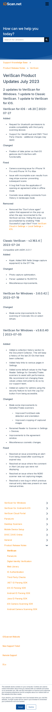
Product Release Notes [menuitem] (15, 545)
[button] (47, 503)
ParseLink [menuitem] (9, 518)
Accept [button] (20, 707)
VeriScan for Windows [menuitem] (15, 503)
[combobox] (23, 39)
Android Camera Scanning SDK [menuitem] (22, 609)
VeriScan (34, 68)
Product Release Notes (14, 68)
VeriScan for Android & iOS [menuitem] (17, 508)
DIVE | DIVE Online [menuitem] (13, 534)
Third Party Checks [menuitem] (16, 577)
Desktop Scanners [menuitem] (13, 524)
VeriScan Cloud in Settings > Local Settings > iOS (27, 226)
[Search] (46, 39)
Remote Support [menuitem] (10, 655)
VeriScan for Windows (18, 293)
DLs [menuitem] (4, 664)
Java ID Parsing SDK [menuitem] (17, 598)
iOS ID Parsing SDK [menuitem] (16, 588)
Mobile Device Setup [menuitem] (14, 529)
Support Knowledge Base (15, 62)
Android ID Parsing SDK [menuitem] (18, 593)
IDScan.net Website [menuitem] (11, 637)
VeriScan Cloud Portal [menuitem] (14, 513)
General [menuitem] (8, 540)
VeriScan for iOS (14, 109)
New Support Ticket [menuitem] (11, 646)
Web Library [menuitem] (13, 566)
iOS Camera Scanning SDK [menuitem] (20, 604)
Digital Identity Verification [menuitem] (19, 561)
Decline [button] (31, 707)
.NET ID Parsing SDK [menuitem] (17, 582)
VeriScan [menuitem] (11, 550)
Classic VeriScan (14, 240)
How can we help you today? (20, 31)
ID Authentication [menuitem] (15, 572)
